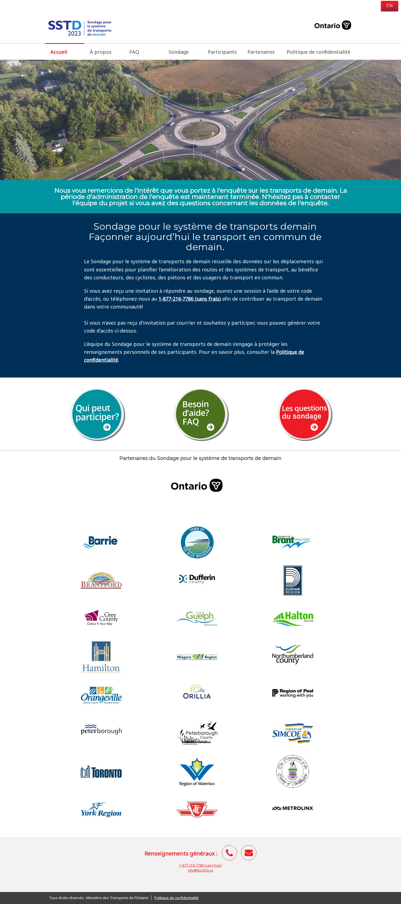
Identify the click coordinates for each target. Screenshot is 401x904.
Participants (222, 52)
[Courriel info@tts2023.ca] (248, 852)
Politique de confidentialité (318, 52)
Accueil (67, 51)
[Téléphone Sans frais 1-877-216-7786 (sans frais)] (229, 852)
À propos (101, 52)
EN (389, 5)
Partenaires (261, 52)
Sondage (179, 52)
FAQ (134, 52)
